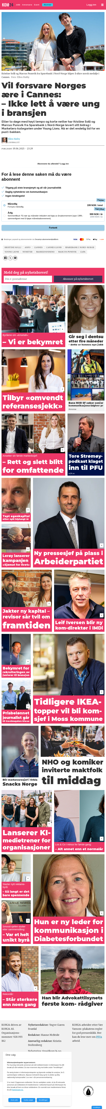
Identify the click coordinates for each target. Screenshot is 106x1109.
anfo (28, 247)
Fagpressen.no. (17, 1090)
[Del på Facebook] (5, 258)
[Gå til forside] (8, 5)
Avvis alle (14, 1100)
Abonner (48, 5)
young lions (12, 252)
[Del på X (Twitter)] (10, 258)
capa (83, 252)
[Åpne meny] (102, 5)
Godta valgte (28, 1100)
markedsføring (45, 252)
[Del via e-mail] (15, 258)
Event (36, 5)
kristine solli (13, 247)
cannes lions (54, 247)
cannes (38, 247)
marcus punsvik (67, 252)
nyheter (27, 252)
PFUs (99, 1036)
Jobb (18, 5)
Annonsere (27, 5)
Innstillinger (96, 1107)
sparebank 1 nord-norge (79, 247)
